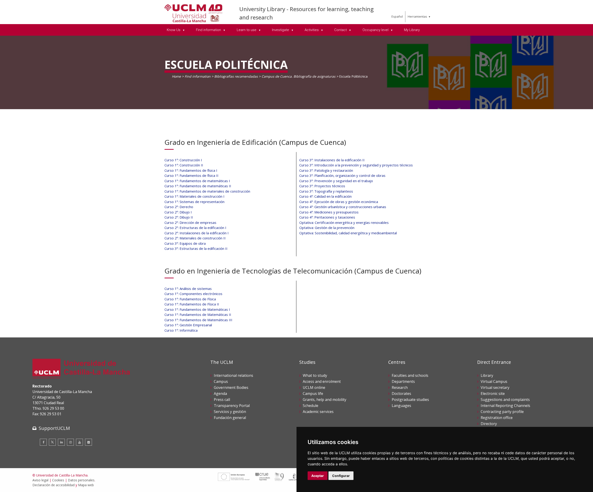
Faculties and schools (410, 375)
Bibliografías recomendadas (236, 76)
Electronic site (493, 393)
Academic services (318, 411)
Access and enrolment (322, 381)
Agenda (220, 393)
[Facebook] (43, 442)
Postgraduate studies (410, 399)
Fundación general (230, 417)
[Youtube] (79, 442)
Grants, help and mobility (324, 399)
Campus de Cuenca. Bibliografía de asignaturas (298, 76)
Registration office (497, 417)
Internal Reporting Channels (505, 405)
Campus (221, 381)
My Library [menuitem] (412, 30)
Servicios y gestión (230, 411)
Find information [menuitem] (209, 30)
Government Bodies (231, 387)
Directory (489, 423)
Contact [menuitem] (341, 30)
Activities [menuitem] (312, 30)
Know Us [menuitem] (174, 30)
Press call (222, 399)
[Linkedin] (61, 442)
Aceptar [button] (317, 476)
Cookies (58, 480)
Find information (198, 76)
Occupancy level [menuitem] (376, 30)
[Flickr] (88, 442)
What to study (315, 375)
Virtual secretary (495, 387)
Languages (401, 405)
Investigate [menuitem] (281, 30)
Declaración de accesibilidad (53, 485)
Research (400, 387)
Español (397, 16)
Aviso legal (40, 480)
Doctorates (401, 393)
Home (176, 76)
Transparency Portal (232, 405)
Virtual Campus (494, 381)
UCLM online (314, 387)
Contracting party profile (502, 411)
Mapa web (86, 485)
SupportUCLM (54, 428)
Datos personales (81, 480)
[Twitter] (52, 442)
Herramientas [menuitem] (417, 16)
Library (487, 375)
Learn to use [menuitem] (247, 30)
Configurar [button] (341, 476)
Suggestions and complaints (505, 399)
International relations (233, 375)
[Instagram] (70, 442)
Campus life (313, 393)
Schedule (310, 405)
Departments (403, 381)
